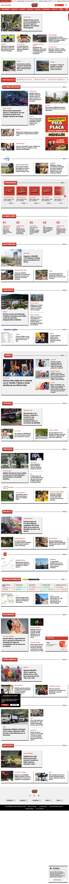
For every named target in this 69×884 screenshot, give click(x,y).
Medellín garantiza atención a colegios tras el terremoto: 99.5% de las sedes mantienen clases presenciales (22, 691)
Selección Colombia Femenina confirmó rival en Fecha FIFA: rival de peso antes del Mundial (56, 497)
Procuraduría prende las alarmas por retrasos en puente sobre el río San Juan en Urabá (57, 276)
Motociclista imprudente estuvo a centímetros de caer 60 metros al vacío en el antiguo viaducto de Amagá (13, 113)
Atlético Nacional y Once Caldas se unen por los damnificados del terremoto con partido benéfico (14, 476)
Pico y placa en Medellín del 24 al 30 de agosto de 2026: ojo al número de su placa (22, 435)
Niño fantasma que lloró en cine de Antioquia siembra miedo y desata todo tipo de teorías (57, 777)
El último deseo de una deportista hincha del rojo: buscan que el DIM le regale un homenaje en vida (36, 479)
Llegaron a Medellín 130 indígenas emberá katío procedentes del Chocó (32, 259)
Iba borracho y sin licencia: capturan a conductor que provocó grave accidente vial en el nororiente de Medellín (32, 418)
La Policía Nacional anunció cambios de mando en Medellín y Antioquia (23, 48)
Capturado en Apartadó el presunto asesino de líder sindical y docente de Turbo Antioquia (7, 48)
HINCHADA (30, 9)
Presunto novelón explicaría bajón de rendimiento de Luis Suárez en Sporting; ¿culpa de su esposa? (57, 365)
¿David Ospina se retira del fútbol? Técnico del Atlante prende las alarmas (36, 466)
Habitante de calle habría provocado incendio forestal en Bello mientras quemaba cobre (31, 760)
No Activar (14, 705)
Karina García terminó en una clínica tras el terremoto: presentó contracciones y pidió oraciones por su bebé (36, 647)
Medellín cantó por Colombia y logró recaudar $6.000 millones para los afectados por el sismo (35, 633)
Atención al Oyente (43, 806)
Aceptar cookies (57, 880)
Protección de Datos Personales (56, 806)
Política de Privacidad (31, 806)
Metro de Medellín (41, 79)
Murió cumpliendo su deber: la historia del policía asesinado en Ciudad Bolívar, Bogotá (48, 230)
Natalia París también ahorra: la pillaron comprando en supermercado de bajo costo (27, 133)
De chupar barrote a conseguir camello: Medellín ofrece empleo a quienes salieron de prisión (22, 543)
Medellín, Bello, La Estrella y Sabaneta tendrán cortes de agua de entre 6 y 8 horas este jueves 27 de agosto (35, 97)
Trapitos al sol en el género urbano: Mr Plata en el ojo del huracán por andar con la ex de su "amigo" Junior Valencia (58, 376)
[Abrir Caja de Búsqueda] (66, 5)
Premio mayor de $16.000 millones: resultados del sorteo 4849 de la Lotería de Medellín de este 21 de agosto (32, 526)
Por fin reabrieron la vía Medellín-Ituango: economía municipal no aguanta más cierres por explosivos (57, 435)
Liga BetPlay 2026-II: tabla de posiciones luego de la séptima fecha (22, 497)
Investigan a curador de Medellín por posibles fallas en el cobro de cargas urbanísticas (57, 67)
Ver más (64, 87)
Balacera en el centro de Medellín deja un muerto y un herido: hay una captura (36, 307)
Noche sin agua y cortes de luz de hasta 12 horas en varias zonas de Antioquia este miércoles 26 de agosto (36, 736)
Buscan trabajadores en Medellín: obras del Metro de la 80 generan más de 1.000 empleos (57, 543)
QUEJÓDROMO (5, 9)
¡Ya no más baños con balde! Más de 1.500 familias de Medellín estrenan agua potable (36, 722)
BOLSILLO (37, 9)
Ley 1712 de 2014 (39, 808)
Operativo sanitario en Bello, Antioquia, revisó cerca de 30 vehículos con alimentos (57, 50)
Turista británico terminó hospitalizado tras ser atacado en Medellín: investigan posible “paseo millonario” (58, 39)
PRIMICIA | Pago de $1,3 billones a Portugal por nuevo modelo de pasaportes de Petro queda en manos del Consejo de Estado (57, 169)
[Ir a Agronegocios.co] (31, 579)
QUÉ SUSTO (61, 9)
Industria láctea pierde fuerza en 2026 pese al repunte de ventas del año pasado (22, 600)
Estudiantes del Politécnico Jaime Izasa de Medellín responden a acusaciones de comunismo (39, 50)
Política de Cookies (58, 876)
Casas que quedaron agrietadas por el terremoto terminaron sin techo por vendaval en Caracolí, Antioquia (22, 276)
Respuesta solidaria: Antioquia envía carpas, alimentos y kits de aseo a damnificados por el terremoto (14, 732)
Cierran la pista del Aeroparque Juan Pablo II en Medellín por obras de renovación (57, 691)
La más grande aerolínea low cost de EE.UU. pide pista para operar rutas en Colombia (56, 564)
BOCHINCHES (46, 9)
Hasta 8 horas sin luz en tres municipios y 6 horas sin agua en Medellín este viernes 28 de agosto (32, 24)
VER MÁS (11, 203)
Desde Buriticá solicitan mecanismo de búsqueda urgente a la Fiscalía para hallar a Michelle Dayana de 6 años (24, 67)
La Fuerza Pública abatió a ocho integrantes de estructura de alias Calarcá (55, 339)
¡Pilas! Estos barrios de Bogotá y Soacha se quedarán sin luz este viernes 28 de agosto (61, 231)
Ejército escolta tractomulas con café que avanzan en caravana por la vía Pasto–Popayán (56, 600)
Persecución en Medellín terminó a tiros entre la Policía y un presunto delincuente (55, 109)
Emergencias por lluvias (25, 79)
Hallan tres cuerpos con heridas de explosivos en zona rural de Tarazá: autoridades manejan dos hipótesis (36, 320)
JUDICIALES (14, 9)
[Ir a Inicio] (34, 5)
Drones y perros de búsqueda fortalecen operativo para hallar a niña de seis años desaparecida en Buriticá (14, 317)
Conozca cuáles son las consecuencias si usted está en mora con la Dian (22, 339)
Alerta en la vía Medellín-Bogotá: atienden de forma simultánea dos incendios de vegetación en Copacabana (22, 777)
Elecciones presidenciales (58, 79)
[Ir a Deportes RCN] (8, 487)
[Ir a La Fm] (6, 159)
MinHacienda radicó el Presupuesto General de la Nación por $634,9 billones (23, 565)
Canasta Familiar (4, 1)
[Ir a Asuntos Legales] (10, 330)
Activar (5, 704)
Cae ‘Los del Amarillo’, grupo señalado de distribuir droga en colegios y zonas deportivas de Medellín (28, 148)
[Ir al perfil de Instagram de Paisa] (38, 795)
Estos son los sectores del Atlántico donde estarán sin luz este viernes (7, 231)
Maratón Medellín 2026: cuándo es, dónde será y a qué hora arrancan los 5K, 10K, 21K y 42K (31, 674)
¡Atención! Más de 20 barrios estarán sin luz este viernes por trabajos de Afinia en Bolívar (20, 231)
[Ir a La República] (5, 554)
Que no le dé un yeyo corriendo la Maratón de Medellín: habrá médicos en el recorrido (35, 121)
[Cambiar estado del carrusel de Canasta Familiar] (10, 1)
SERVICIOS (54, 9)
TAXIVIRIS (22, 9)
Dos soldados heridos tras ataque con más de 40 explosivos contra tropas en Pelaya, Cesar (22, 169)
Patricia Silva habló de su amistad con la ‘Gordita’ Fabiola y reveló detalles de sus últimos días (17, 383)
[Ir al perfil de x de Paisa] (34, 795)
